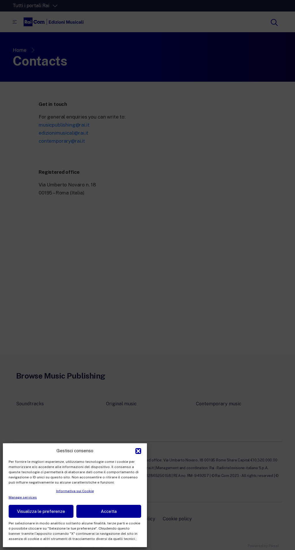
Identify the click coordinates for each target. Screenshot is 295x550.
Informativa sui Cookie (75, 491)
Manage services (23, 497)
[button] (138, 450)
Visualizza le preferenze (41, 511)
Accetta (109, 511)
